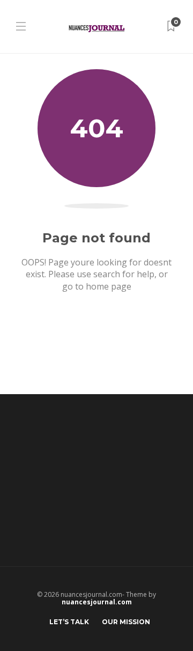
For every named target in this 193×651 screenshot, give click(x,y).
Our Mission (126, 622)
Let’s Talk (69, 622)
